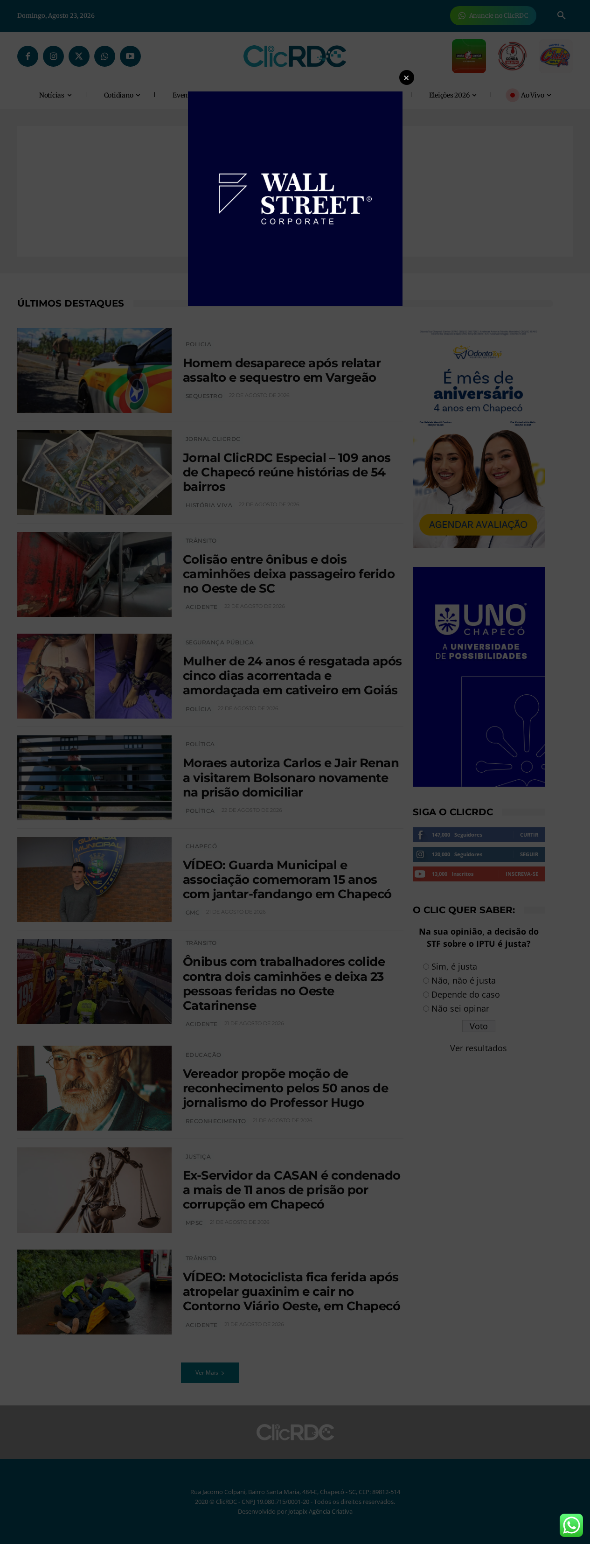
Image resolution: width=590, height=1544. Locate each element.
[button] (406, 77)
